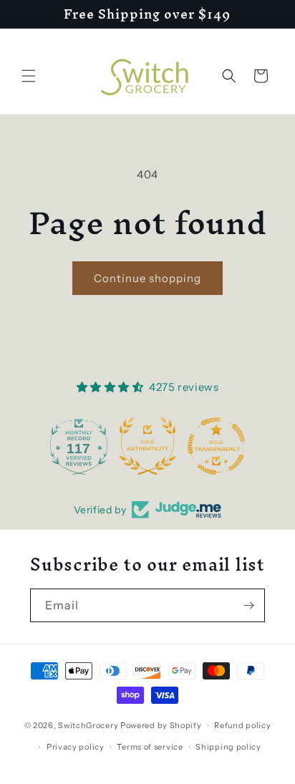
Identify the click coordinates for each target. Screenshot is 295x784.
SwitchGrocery (88, 725)
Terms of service (150, 747)
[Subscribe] (248, 605)
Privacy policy (76, 747)
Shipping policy (228, 747)
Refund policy (242, 725)
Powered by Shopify (161, 725)
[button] (28, 76)
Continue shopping (147, 278)
